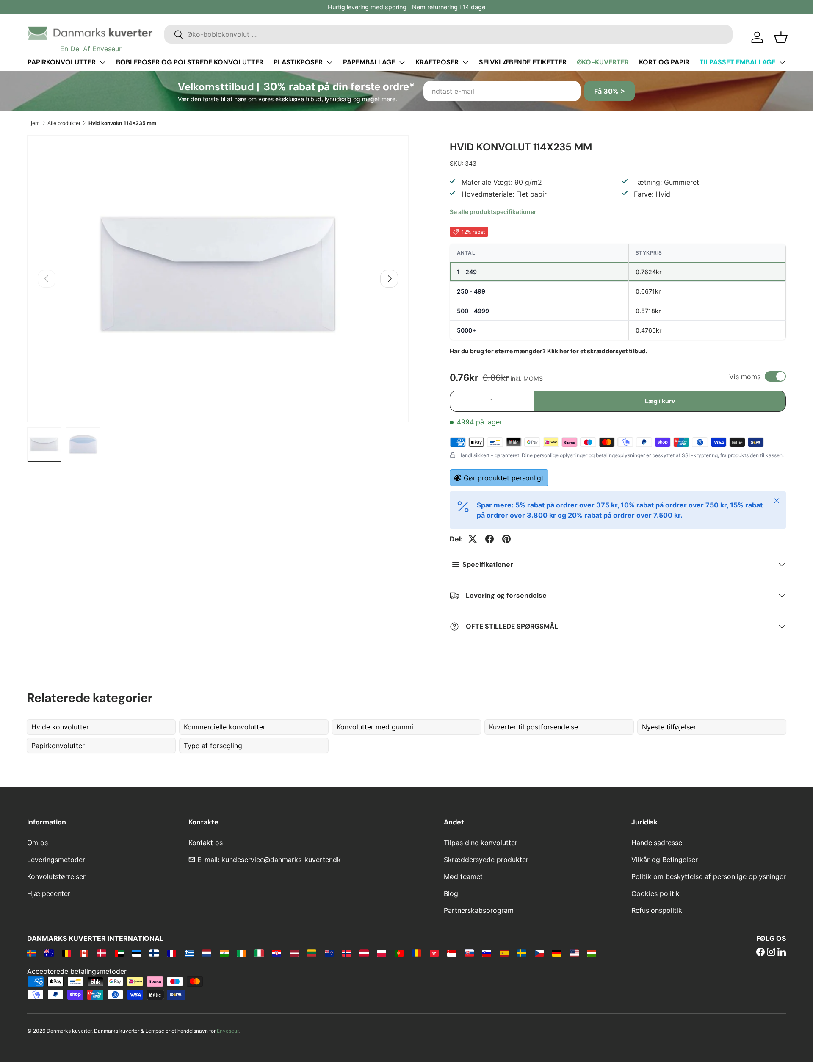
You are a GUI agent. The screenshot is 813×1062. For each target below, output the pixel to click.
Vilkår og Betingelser (664, 859)
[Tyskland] (556, 952)
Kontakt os (205, 842)
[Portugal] (399, 952)
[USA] (574, 952)
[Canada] (84, 952)
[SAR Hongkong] (434, 952)
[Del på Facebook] (489, 538)
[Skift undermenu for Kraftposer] (465, 62)
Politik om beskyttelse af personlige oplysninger (708, 876)
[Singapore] (451, 952)
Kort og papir (664, 62)
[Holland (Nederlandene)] (206, 952)
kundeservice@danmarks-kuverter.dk (281, 859)
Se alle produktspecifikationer (493, 211)
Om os (37, 842)
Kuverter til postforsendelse (533, 727)
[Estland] (136, 952)
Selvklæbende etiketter (523, 62)
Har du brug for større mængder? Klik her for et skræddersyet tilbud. (548, 351)
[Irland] (241, 952)
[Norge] (346, 952)
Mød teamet (463, 876)
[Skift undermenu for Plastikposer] (329, 62)
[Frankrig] (171, 952)
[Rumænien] (416, 952)
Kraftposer (437, 62)
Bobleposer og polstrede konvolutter (189, 62)
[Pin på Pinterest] (506, 538)
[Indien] (224, 952)
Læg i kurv (660, 401)
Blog (451, 893)
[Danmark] (101, 952)
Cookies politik (655, 893)
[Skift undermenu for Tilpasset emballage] (782, 62)
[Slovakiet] (469, 952)
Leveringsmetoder (56, 859)
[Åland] (31, 952)
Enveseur (227, 1031)
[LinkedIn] (781, 952)
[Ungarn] (591, 952)
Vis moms (744, 376)
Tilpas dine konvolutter (480, 842)
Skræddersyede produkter (486, 859)
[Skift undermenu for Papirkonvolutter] (102, 62)
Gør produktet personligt (504, 478)
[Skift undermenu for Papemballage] (402, 62)
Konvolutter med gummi (375, 727)
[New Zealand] (329, 952)
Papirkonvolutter (62, 62)
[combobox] (448, 34)
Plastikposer (298, 62)
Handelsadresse (656, 842)
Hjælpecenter (48, 893)
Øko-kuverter (603, 62)
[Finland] (153, 952)
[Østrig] (363, 952)
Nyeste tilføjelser (669, 727)
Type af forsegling (213, 745)
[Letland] (294, 952)
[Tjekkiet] (539, 952)
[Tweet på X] (472, 538)
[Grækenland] (189, 952)
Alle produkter (63, 123)
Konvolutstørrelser (56, 876)
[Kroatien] (276, 952)
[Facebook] (760, 952)
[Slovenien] (486, 952)
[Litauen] (311, 952)
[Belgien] (66, 952)
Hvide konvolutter (60, 727)
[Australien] (48, 952)
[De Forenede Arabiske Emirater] (119, 952)
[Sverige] (521, 952)
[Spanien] (504, 952)
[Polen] (381, 952)
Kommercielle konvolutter (224, 727)
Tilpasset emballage (737, 62)
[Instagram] (771, 952)
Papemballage (369, 62)
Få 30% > (609, 91)
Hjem (33, 123)
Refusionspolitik (656, 910)
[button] (781, 37)
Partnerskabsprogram (479, 910)
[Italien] (258, 952)
